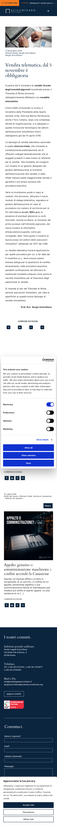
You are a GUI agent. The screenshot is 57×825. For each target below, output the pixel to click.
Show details (42, 440)
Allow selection (28, 455)
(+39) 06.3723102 (16, 667)
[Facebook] (8, 327)
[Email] (42, 327)
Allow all (28, 447)
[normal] (20, 10)
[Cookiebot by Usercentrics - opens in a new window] (42, 360)
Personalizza (28, 812)
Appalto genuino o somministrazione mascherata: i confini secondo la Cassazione (27, 569)
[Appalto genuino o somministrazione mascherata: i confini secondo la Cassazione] (28, 512)
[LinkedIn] (19, 327)
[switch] (50, 412)
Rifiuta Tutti (28, 819)
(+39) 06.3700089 (12, 670)
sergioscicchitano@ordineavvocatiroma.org (23, 684)
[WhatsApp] (31, 327)
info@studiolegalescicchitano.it (18, 681)
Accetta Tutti (28, 805)
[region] (28, 801)
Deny (28, 463)
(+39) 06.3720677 (34, 667)
